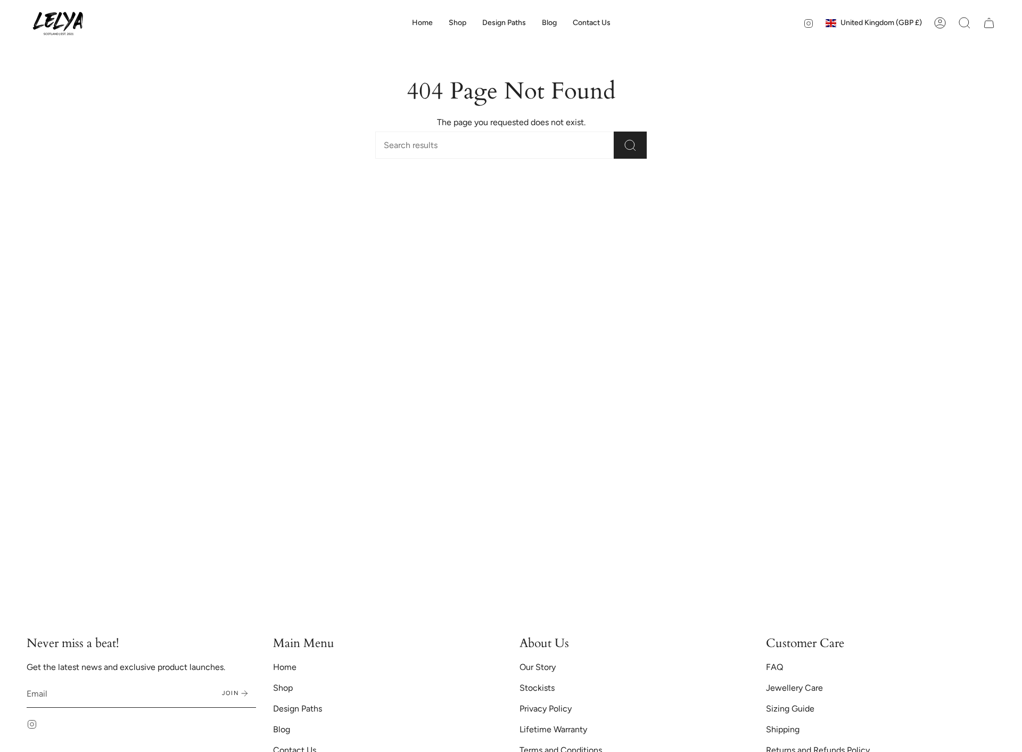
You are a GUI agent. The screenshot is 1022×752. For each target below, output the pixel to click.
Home (284, 667)
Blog (281, 729)
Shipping (783, 729)
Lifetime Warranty (553, 729)
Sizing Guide (790, 709)
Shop (283, 688)
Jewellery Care (794, 688)
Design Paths (297, 709)
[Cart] (989, 23)
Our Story (538, 667)
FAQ (774, 667)
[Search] (630, 145)
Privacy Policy (546, 709)
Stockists (537, 688)
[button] (457, 23)
